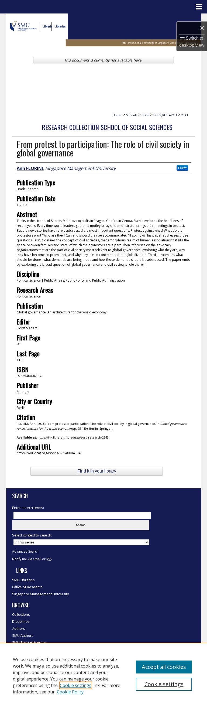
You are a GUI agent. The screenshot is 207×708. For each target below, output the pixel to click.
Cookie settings (75, 685)
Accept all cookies (164, 667)
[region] (103, 675)
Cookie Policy (70, 692)
